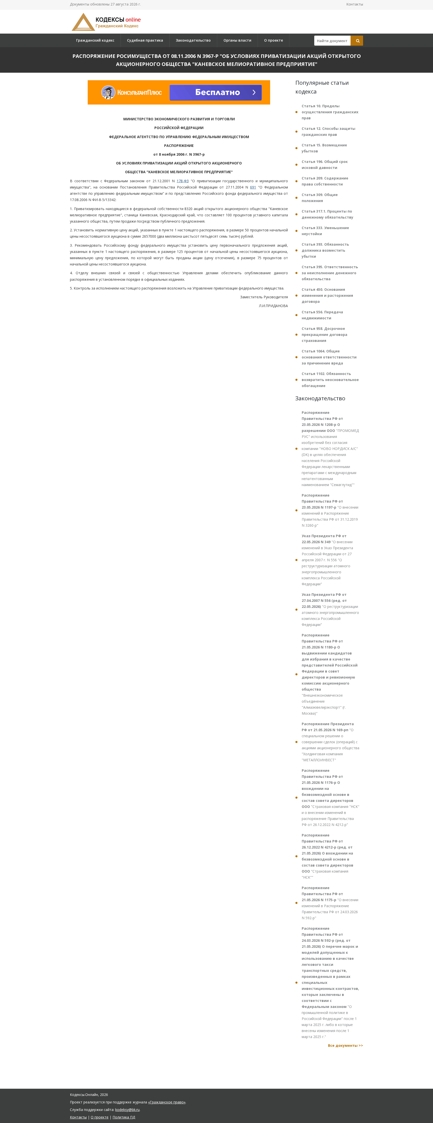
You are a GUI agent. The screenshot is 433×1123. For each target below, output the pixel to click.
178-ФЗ (183, 180)
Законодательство (193, 40)
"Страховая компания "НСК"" (327, 856)
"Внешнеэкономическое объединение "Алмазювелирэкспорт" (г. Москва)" (330, 674)
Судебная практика (145, 40)
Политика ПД (124, 1117)
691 (253, 187)
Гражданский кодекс (95, 40)
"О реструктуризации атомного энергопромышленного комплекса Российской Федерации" (330, 609)
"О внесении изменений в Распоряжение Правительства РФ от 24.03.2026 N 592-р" (330, 902)
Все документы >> (345, 1045)
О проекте (273, 40)
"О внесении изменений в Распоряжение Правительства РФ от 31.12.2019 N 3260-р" (330, 510)
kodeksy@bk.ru (127, 1109)
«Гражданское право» (166, 1102)
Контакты (354, 4)
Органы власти (237, 40)
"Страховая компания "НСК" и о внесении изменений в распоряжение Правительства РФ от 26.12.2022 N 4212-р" (330, 797)
